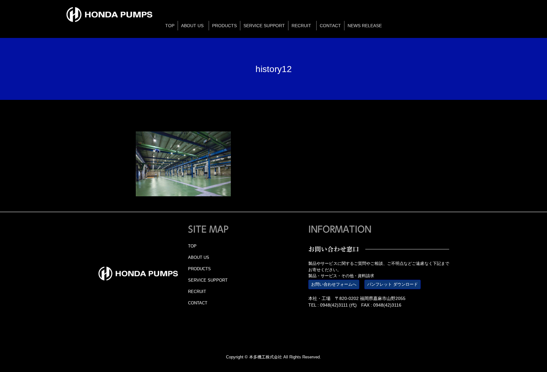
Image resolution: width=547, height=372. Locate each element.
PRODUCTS (199, 268)
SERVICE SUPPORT (208, 280)
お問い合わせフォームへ (333, 284)
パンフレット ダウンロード (392, 284)
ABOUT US (198, 257)
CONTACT (197, 303)
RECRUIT (197, 291)
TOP (192, 246)
